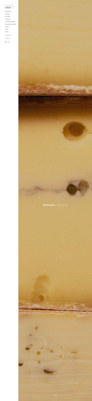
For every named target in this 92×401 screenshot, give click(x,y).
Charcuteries (8, 16)
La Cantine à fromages (10, 21)
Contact (6, 31)
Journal (6, 29)
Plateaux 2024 (8, 11)
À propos (7, 26)
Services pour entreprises (10, 24)
